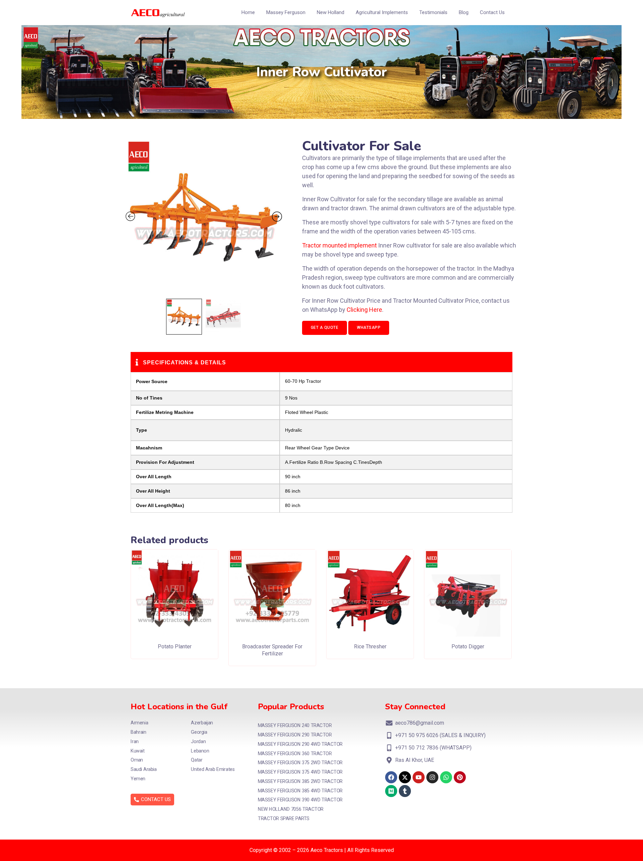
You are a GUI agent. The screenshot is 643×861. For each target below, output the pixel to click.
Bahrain (138, 732)
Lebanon (200, 751)
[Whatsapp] (446, 777)
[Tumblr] (405, 791)
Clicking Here (364, 309)
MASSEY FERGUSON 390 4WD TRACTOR (300, 800)
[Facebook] (391, 777)
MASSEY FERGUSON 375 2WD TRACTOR (300, 763)
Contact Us (492, 12)
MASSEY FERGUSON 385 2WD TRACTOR (300, 781)
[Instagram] (432, 777)
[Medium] (391, 791)
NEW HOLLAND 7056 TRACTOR (291, 809)
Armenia (139, 723)
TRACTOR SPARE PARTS (283, 818)
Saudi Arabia (144, 769)
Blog (464, 12)
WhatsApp (368, 327)
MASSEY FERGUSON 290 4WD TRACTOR (300, 744)
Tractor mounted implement (339, 245)
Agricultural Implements (382, 12)
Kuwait (138, 751)
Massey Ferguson (285, 12)
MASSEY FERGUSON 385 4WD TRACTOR (300, 791)
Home (248, 12)
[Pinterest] (460, 777)
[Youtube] (419, 777)
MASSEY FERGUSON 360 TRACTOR (295, 753)
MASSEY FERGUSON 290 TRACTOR (295, 735)
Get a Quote (325, 327)
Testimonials (433, 12)
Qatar (196, 760)
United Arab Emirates (213, 769)
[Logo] (158, 12)
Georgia (199, 732)
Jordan (198, 741)
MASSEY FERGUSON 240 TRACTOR (295, 725)
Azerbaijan (202, 723)
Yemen (138, 779)
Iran (135, 741)
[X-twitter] (405, 777)
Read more (174, 642)
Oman (137, 760)
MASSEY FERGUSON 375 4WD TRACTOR (300, 772)
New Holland (330, 12)
